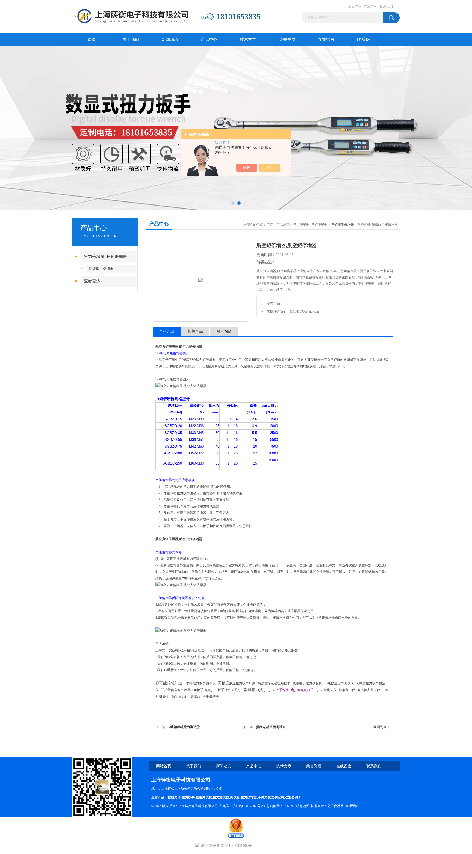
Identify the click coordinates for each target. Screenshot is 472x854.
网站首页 (163, 766)
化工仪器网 (335, 806)
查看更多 (92, 281)
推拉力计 (174, 797)
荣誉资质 (287, 39)
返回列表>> (381, 727)
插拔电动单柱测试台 (271, 727)
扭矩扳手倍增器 (101, 269)
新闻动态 (170, 39)
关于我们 (131, 39)
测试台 (235, 797)
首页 (92, 39)
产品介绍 (166, 331)
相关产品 (195, 331)
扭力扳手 (188, 797)
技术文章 (248, 39)
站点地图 (302, 806)
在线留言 (370, 6)
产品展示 (283, 225)
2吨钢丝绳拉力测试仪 (184, 727)
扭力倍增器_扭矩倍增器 (105, 256)
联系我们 (386, 6)
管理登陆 (351, 806)
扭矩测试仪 (204, 797)
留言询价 (224, 331)
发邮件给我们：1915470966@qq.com (292, 311)
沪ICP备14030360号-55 (248, 806)
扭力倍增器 (249, 797)
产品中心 (209, 39)
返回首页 (354, 6)
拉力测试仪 (221, 797)
